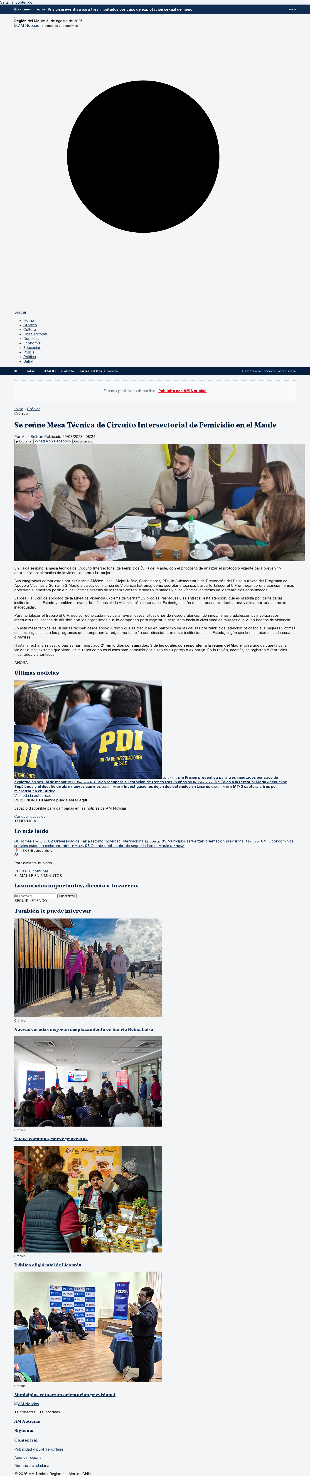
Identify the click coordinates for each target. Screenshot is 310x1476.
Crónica (30, 325)
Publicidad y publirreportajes (39, 1449)
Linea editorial (35, 334)
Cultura (29, 329)
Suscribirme (67, 896)
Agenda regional (28, 1457)
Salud (28, 361)
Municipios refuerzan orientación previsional (65, 1394)
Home (28, 320)
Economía (32, 343)
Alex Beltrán (32, 436)
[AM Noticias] (26, 25)
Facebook (62, 441)
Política (29, 356)
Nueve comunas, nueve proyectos (51, 1138)
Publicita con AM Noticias (182, 390)
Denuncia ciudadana (31, 1465)
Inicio (18, 409)
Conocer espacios (32, 816)
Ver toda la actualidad (35, 795)
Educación (32, 347)
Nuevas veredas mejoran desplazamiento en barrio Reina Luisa (83, 1029)
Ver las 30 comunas (33, 871)
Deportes (31, 338)
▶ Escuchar (24, 441)
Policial (29, 352)
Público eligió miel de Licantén (47, 1264)
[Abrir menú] (16, 17)
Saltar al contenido (16, 2)
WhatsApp (44, 441)
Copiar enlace (83, 441)
